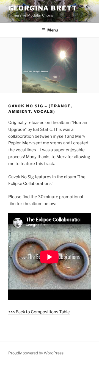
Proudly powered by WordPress (36, 353)
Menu (52, 30)
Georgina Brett (42, 8)
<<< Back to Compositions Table (39, 311)
